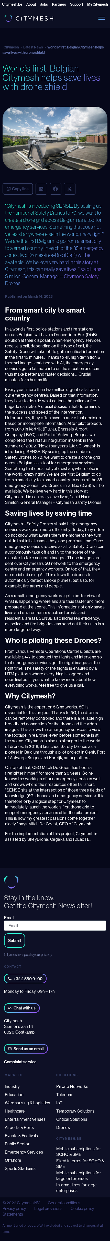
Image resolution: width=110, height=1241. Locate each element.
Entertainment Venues (25, 1119)
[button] (41, 189)
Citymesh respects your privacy (28, 954)
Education (14, 1094)
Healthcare (15, 1111)
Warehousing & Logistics (27, 1102)
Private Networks (72, 1086)
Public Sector (17, 1143)
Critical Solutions (71, 1119)
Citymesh (11, 47)
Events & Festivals (21, 1135)
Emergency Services (24, 1152)
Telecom (64, 1094)
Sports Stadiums (20, 1168)
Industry (12, 1086)
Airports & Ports (19, 1127)
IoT (59, 1102)
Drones (63, 1127)
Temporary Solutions (75, 1111)
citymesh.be (69, 1138)
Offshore (13, 1160)
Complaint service (20, 1061)
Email (9, 917)
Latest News (33, 47)
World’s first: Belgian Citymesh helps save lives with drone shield (52, 77)
